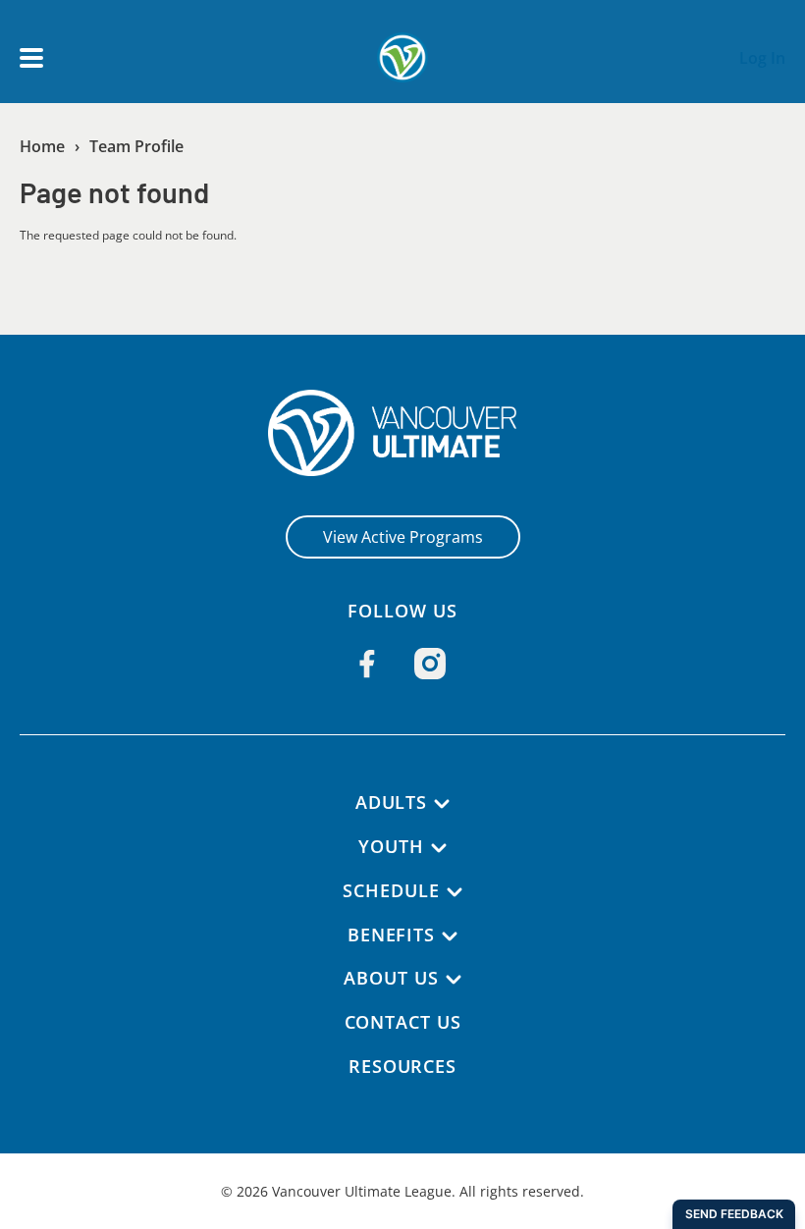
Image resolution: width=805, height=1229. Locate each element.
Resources (402, 1066)
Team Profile (136, 146)
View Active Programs (403, 537)
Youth (391, 846)
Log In (762, 58)
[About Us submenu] (453, 980)
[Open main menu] (31, 58)
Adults (391, 802)
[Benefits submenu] (449, 936)
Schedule (391, 890)
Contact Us (403, 1022)
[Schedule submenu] (454, 892)
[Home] (403, 433)
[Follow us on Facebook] (367, 663)
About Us (391, 977)
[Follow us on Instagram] (430, 663)
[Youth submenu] (439, 848)
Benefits (391, 934)
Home (42, 146)
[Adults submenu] (442, 804)
